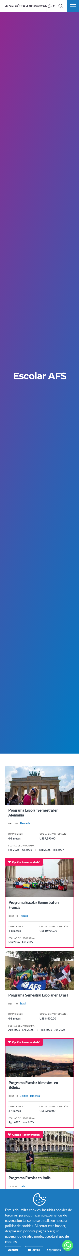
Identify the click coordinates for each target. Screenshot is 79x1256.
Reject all (34, 1250)
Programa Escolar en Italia (30, 1177)
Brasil (22, 1003)
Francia (24, 916)
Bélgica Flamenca (30, 1096)
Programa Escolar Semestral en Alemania (33, 812)
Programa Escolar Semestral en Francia (34, 905)
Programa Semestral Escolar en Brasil (38, 995)
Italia (23, 1186)
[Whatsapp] (67, 1245)
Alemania (24, 823)
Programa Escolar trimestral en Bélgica (33, 1085)
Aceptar (13, 1250)
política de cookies (19, 1225)
